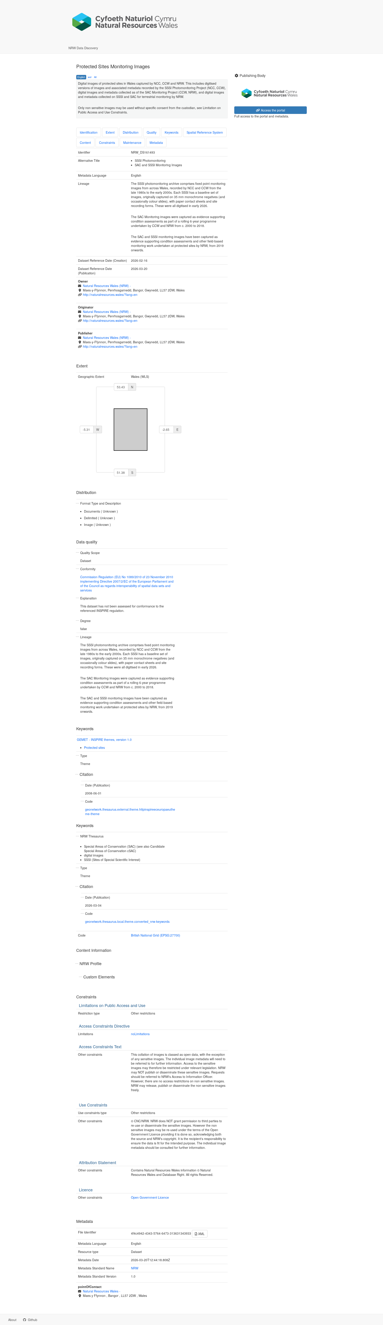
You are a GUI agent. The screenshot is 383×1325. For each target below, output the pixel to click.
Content (85, 142)
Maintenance (132, 142)
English (81, 77)
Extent (110, 132)
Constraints (107, 142)
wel (89, 77)
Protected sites (94, 747)
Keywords (171, 132)
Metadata (156, 142)
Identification (89, 132)
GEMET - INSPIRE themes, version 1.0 (104, 739)
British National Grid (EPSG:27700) (155, 935)
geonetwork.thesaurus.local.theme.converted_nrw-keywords (127, 921)
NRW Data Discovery (83, 48)
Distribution (131, 132)
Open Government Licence (150, 1197)
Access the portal (272, 110)
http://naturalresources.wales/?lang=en (110, 294)
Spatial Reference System (205, 132)
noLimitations (140, 1034)
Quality (151, 132)
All (95, 77)
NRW (134, 1268)
